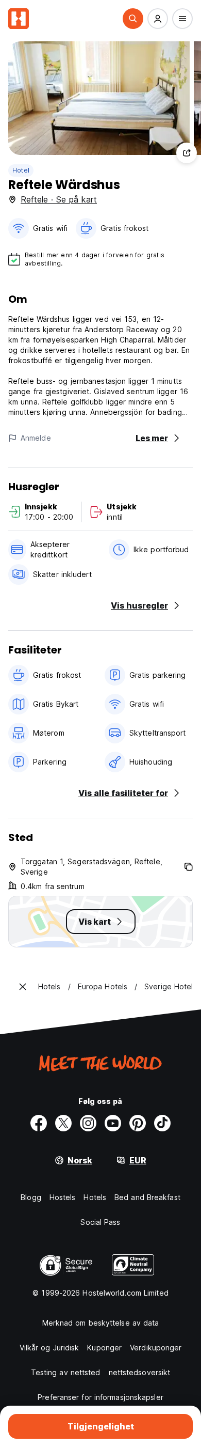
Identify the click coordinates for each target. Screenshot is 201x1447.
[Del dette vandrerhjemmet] (186, 153)
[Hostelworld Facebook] (38, 1123)
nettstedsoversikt (140, 1372)
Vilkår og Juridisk (49, 1347)
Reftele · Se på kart (59, 199)
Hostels (62, 1197)
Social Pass (100, 1222)
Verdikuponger (155, 1347)
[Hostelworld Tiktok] (162, 1123)
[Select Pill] (133, 18)
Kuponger (104, 1347)
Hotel (20, 170)
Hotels (94, 1197)
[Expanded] (22, 986)
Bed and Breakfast (147, 1197)
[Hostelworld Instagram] (88, 1123)
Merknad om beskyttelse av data (100, 1322)
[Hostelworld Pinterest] (137, 1123)
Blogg (31, 1197)
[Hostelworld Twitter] (63, 1123)
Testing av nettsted (65, 1372)
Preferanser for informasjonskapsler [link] (100, 1397)
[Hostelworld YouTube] (113, 1123)
